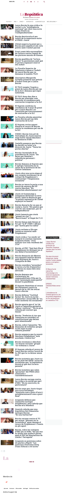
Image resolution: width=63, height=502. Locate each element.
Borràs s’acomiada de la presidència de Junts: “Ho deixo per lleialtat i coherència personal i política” (27, 156)
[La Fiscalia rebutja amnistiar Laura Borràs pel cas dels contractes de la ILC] (7, 118)
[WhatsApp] (38, 1)
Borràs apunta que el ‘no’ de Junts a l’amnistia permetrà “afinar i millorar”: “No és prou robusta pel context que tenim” (29, 308)
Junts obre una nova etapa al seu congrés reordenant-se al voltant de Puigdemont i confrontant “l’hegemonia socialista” (28, 177)
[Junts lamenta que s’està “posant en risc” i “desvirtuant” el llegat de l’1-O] (7, 216)
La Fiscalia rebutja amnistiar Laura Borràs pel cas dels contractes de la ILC (28, 119)
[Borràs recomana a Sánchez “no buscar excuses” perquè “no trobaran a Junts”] (7, 343)
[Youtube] (33, 461)
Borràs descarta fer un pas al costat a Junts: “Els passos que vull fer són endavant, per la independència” (29, 208)
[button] (44, 2)
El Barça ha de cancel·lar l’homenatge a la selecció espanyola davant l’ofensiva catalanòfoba (52, 274)
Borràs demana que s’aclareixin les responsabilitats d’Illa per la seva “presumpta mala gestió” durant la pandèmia (28, 278)
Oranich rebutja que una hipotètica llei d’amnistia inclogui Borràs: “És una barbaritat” (26, 412)
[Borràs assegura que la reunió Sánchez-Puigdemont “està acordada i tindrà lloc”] (7, 335)
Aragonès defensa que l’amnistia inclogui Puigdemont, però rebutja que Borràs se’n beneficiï (28, 403)
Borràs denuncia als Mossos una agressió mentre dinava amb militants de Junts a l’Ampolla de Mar (28, 258)
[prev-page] (2, 451)
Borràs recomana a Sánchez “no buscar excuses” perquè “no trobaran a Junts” (28, 344)
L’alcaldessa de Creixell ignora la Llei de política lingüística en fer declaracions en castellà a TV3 (53, 297)
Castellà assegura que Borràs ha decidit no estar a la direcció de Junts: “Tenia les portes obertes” (28, 146)
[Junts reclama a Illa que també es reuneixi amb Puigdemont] (7, 231)
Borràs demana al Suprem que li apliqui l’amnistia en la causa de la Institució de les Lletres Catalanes (29, 167)
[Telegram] (31, 1)
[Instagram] (27, 1)
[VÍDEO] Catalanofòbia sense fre (53, 286)
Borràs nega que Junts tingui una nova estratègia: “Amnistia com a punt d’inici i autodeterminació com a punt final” (29, 392)
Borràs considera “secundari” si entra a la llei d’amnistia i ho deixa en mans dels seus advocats (28, 268)
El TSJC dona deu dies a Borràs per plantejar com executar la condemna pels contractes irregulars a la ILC (28, 99)
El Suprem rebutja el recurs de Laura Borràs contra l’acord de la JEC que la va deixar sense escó (29, 352)
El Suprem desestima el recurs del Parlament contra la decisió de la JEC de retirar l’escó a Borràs (29, 288)
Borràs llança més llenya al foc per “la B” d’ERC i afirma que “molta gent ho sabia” (28, 224)
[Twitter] (34, 1)
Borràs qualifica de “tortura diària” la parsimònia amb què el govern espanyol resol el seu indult (29, 62)
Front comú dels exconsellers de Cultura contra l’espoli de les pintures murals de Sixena (29, 53)
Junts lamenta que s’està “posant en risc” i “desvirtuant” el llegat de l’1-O (29, 216)
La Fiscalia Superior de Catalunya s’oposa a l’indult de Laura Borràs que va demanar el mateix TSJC (28, 71)
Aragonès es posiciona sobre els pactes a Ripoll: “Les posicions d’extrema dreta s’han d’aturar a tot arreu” (28, 444)
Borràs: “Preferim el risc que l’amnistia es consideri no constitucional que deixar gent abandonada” (28, 318)
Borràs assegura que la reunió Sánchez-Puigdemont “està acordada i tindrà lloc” (28, 336)
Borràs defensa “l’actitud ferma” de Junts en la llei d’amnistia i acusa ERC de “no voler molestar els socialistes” (29, 298)
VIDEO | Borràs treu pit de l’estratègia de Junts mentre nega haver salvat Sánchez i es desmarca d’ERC (28, 137)
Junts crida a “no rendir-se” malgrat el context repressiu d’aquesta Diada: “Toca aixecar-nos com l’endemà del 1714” (29, 241)
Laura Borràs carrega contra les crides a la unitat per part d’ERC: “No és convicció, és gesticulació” (28, 382)
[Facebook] (24, 1)
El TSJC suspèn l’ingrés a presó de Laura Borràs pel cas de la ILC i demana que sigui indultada (28, 90)
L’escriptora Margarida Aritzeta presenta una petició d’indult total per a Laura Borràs (28, 81)
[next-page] (4, 451)
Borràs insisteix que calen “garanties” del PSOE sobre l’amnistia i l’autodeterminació (27, 373)
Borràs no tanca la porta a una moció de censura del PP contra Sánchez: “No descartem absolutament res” (29, 187)
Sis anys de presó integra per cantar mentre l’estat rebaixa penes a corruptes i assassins (53, 260)
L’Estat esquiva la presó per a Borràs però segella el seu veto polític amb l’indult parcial (29, 46)
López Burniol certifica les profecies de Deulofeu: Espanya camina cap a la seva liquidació (53, 247)
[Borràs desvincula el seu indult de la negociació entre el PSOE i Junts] (7, 38)
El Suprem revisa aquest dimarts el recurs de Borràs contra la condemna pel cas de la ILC (29, 127)
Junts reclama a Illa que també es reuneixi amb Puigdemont (26, 231)
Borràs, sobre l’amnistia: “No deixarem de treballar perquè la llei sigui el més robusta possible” (28, 328)
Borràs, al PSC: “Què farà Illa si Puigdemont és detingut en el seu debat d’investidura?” (29, 250)
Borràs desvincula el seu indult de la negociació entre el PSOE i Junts (28, 38)
